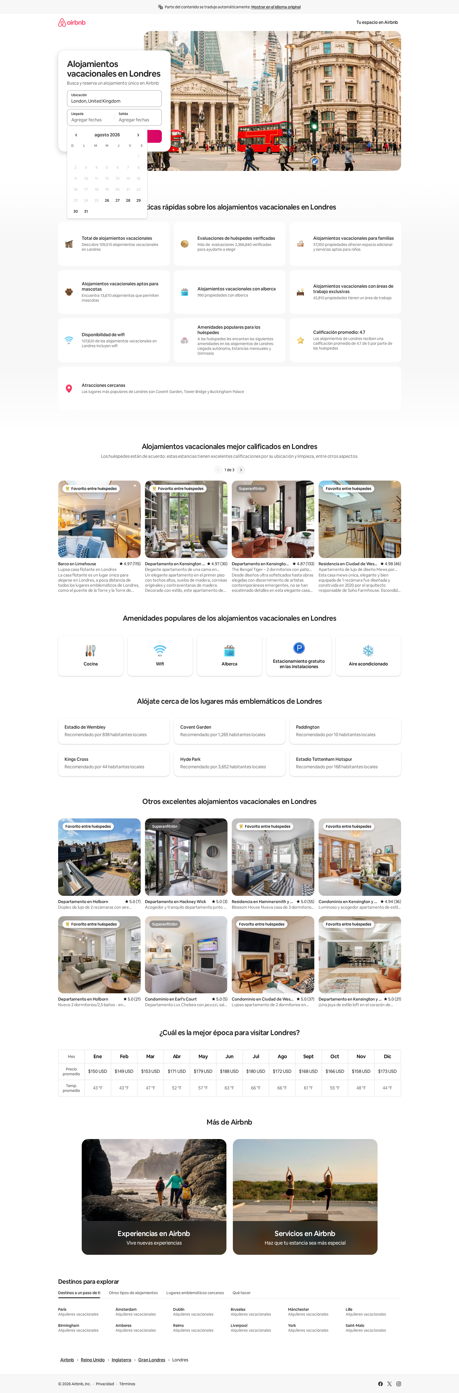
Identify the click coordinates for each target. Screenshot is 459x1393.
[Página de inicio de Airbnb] (71, 22)
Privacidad (105, 1383)
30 (75, 211)
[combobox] (114, 101)
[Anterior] (218, 470)
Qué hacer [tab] (242, 1292)
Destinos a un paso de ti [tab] (79, 1292)
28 (128, 200)
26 (107, 200)
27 (117, 200)
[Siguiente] (241, 470)
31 (86, 211)
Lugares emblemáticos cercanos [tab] (195, 1292)
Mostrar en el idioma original (276, 7)
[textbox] (90, 120)
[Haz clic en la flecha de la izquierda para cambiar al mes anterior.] (76, 135)
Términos (127, 1383)
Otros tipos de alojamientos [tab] (133, 1292)
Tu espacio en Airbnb (377, 22)
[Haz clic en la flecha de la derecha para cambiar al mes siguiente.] (138, 135)
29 (138, 200)
